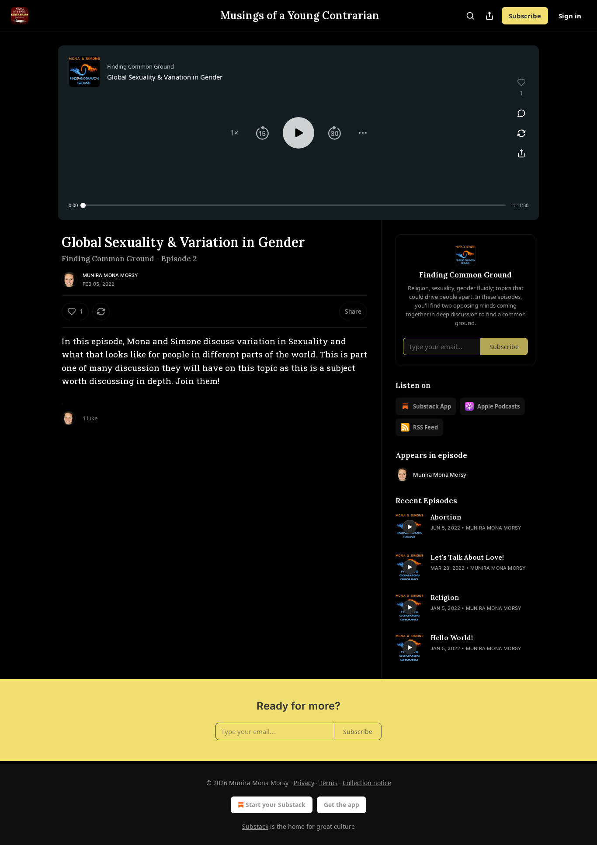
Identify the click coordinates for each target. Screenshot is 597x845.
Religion (444, 597)
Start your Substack (275, 804)
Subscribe (525, 15)
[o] (410, 527)
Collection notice (367, 783)
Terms (328, 783)
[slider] (294, 205)
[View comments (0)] (521, 113)
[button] (234, 133)
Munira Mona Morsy (110, 275)
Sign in (570, 15)
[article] (465, 526)
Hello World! (451, 638)
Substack (255, 826)
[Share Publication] (489, 15)
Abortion (445, 517)
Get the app (341, 804)
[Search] (470, 15)
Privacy (304, 783)
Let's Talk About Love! (467, 557)
